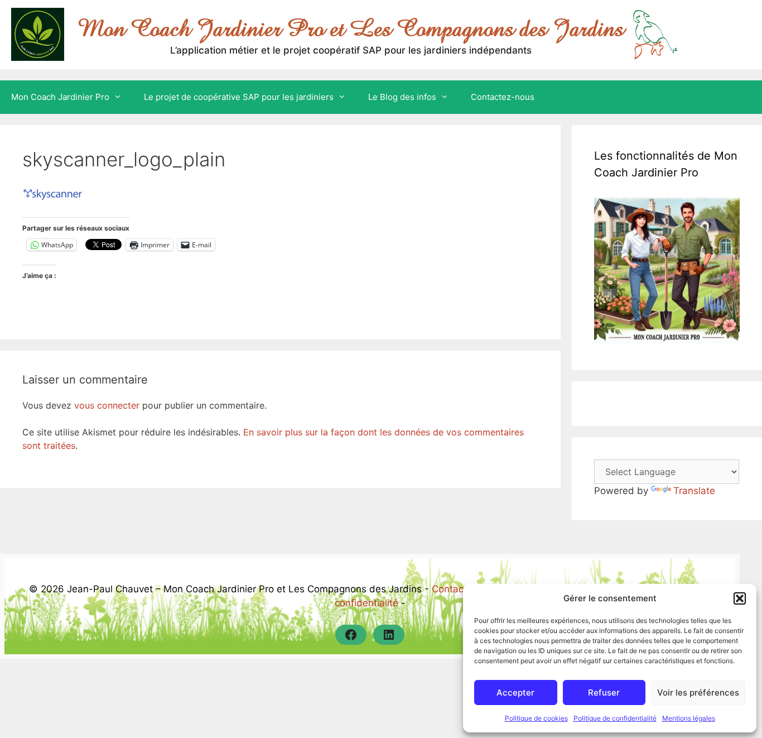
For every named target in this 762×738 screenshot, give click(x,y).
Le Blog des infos (402, 97)
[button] (739, 598)
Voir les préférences (698, 692)
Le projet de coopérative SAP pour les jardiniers (239, 97)
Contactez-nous (502, 97)
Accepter (515, 692)
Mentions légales (688, 718)
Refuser (604, 692)
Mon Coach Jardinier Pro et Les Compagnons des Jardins (351, 28)
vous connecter (106, 405)
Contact (449, 589)
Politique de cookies (536, 718)
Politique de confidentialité (615, 718)
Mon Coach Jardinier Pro (60, 97)
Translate (694, 490)
